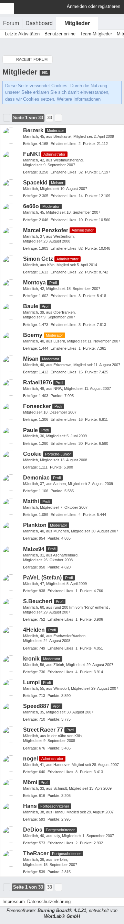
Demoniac (36, 478)
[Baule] (11, 311)
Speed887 (36, 706)
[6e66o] (11, 211)
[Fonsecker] (11, 411)
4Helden (34, 630)
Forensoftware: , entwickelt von (62, 913)
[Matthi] (11, 506)
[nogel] (11, 763)
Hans (30, 806)
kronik (31, 659)
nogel (30, 759)
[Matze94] (11, 554)
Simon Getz (38, 259)
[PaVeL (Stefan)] (11, 582)
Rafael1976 (37, 382)
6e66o (31, 206)
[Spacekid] (11, 187)
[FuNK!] (11, 159)
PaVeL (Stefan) (42, 578)
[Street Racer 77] (11, 734)
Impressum (13, 901)
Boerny (32, 335)
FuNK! (31, 154)
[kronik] (11, 663)
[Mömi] (11, 787)
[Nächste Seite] (58, 117)
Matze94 (33, 549)
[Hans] (11, 811)
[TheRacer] (11, 858)
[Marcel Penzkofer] (11, 235)
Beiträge (30, 144)
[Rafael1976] (11, 387)
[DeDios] (11, 834)
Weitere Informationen (79, 99)
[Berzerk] (11, 135)
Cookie (32, 454)
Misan (31, 359)
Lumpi (31, 682)
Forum (11, 23)
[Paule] (11, 435)
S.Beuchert (37, 601)
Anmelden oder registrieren (93, 6)
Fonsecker (37, 406)
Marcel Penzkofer (45, 230)
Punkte (89, 144)
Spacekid (35, 182)
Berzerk (33, 130)
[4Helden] (11, 635)
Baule (30, 306)
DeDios (32, 830)
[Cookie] (11, 459)
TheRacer (36, 853)
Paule (30, 430)
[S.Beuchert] (11, 606)
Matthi (31, 501)
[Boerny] (11, 340)
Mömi (30, 782)
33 (49, 117)
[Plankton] (11, 530)
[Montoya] (11, 287)
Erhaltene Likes (63, 144)
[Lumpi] (11, 687)
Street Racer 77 (43, 730)
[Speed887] (11, 711)
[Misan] (11, 364)
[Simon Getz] (11, 264)
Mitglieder (77, 23)
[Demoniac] (11, 482)
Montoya (34, 282)
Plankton (34, 525)
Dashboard (39, 23)
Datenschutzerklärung (49, 901)
